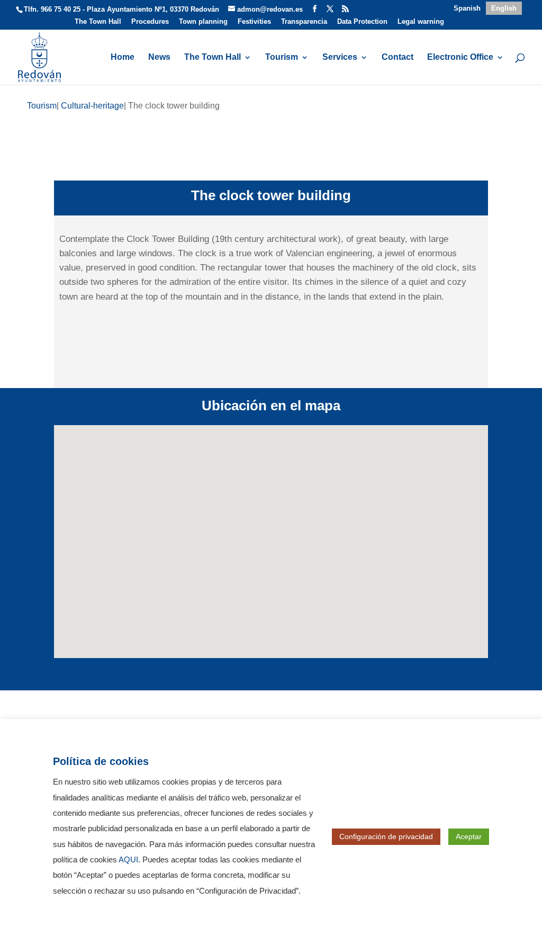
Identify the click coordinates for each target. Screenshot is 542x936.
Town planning (203, 21)
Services (339, 57)
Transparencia (304, 21)
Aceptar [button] (469, 836)
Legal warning (421, 21)
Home (122, 57)
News (159, 57)
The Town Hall (98, 21)
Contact (397, 57)
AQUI (128, 860)
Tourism (281, 57)
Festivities (254, 21)
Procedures (150, 21)
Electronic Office (460, 57)
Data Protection (362, 21)
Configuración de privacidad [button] (386, 836)
